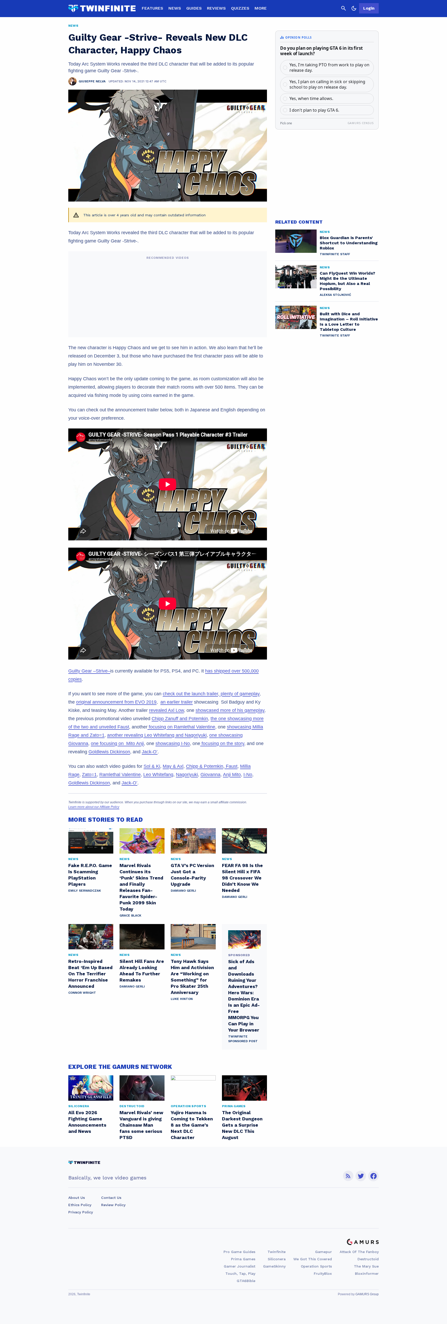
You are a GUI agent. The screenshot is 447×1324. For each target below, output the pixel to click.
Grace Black (130, 915)
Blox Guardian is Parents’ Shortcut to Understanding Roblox (349, 243)
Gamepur (323, 1252)
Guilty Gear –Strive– (89, 671)
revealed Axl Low (166, 710)
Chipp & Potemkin (204, 766)
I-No (247, 774)
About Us (76, 1198)
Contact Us (111, 1198)
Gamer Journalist (239, 1266)
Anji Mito (232, 774)
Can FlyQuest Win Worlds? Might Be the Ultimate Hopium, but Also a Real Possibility (347, 281)
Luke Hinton (182, 999)
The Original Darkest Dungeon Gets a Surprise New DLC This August (242, 1125)
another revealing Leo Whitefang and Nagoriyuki (157, 735)
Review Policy (113, 1205)
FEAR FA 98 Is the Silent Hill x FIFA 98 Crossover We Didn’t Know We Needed (242, 878)
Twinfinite (276, 1252)
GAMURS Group (367, 1294)
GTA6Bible (246, 1281)
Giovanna (210, 774)
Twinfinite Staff (335, 254)
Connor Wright (82, 992)
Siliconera (277, 1259)
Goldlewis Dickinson (109, 751)
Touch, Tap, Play (240, 1273)
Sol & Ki (152, 766)
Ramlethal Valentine (120, 774)
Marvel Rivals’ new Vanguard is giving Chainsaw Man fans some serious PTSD (141, 1125)
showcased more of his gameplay (230, 710)
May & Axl (173, 766)
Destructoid (368, 1259)
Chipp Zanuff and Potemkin (180, 718)
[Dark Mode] (354, 8)
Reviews (216, 8)
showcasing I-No (172, 743)
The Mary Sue (366, 1266)
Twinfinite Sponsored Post (243, 1039)
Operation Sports (316, 1266)
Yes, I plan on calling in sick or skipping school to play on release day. (327, 84)
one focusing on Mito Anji (117, 743)
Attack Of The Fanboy (359, 1252)
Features (152, 8)
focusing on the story (222, 743)
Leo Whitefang (158, 774)
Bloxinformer (367, 1273)
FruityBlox (323, 1273)
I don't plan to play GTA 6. (314, 110)
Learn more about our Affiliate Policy (93, 807)
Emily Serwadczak (84, 890)
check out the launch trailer (190, 693)
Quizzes (240, 8)
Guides (194, 8)
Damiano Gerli (183, 890)
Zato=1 (89, 774)
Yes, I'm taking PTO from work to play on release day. (329, 67)
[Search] (343, 8)
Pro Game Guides (239, 1252)
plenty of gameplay (239, 693)
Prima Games (243, 1259)
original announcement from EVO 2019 (116, 702)
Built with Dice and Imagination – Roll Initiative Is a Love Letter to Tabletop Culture (349, 321)
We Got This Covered (312, 1259)
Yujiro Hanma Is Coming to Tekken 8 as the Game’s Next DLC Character (192, 1125)
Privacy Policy (80, 1212)
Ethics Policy (79, 1205)
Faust (231, 766)
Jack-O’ (150, 751)
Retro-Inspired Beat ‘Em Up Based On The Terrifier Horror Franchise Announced (90, 973)
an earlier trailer (176, 702)
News (174, 8)
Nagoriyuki (187, 774)
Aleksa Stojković (335, 295)
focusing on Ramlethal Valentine (181, 726)
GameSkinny (274, 1266)
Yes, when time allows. (311, 98)
